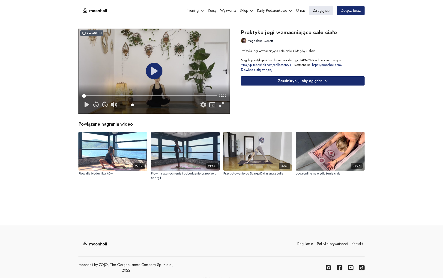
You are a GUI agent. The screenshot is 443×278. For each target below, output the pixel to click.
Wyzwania (228, 10)
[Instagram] (328, 267)
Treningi (194, 10)
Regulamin (305, 243)
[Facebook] (339, 267)
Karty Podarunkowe (272, 10)
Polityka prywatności (332, 243)
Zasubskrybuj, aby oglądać (300, 80)
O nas (300, 10)
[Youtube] (350, 267)
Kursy (212, 10)
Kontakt (357, 243)
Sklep (244, 10)
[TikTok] (362, 267)
